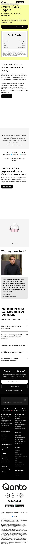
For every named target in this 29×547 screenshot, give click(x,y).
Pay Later (3, 471)
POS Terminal (4, 456)
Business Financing (5, 469)
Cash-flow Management (20, 424)
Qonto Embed (18, 473)
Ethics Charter (18, 466)
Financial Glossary (19, 439)
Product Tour (18, 435)
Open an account (20, 2)
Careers (17, 458)
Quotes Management (20, 428)
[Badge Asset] (9, 501)
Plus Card (3, 438)
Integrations (18, 426)
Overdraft (3, 473)
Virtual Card (4, 436)
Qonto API (17, 475)
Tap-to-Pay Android (5, 462)
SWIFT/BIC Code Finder (20, 441)
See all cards (4, 440)
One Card (3, 434)
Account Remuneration (6, 423)
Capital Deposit (4, 449)
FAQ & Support (18, 462)
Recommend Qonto (19, 464)
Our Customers (18, 454)
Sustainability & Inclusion (21, 456)
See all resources (19, 443)
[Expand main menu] (27, 2)
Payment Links (4, 458)
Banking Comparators (20, 437)
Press (16, 452)
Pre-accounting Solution (20, 420)
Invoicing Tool (18, 422)
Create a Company (5, 447)
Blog (16, 460)
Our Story (17, 450)
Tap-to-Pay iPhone (5, 460)
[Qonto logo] (4, 2)
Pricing (4, 399)
